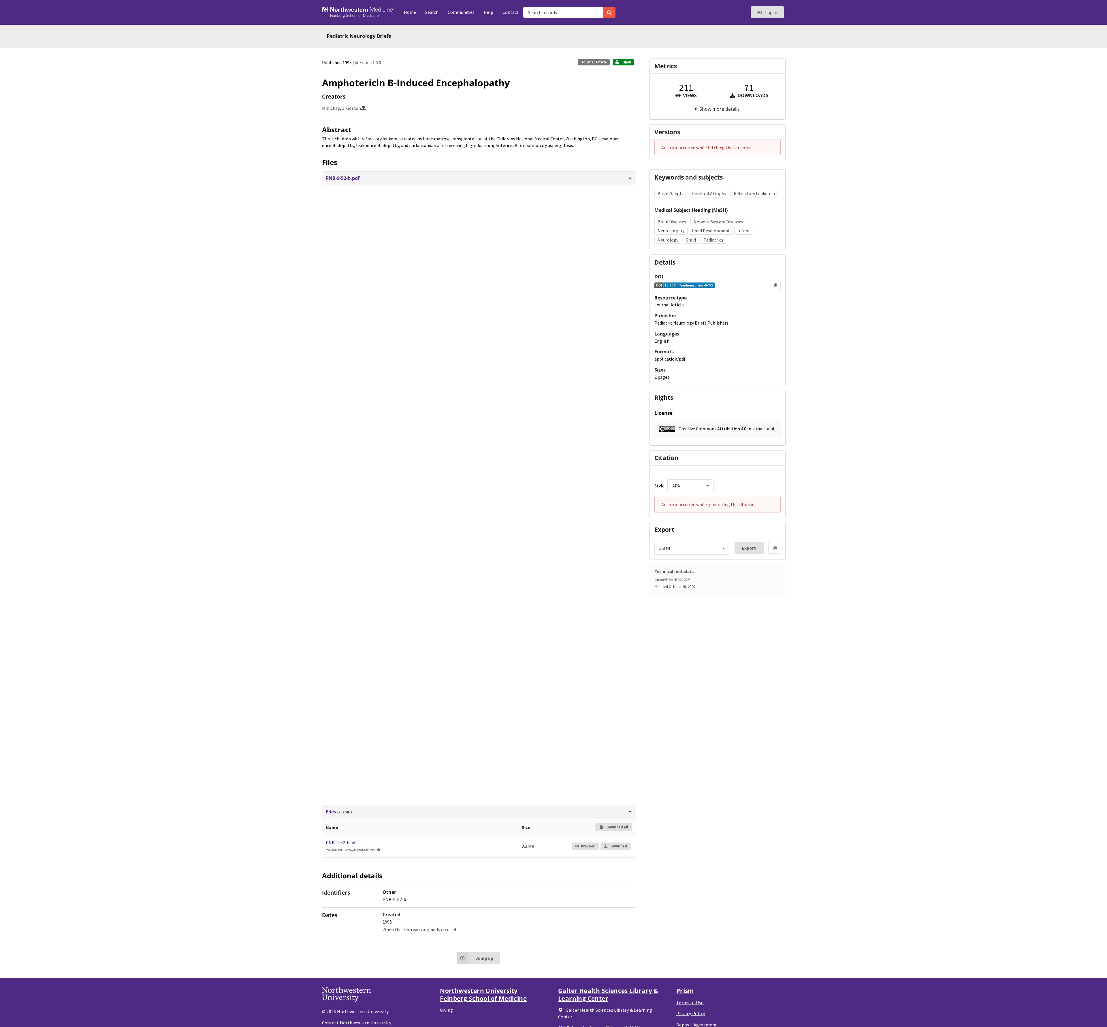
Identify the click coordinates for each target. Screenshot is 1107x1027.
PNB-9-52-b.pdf (341, 842)
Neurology (668, 240)
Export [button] (749, 548)
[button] (479, 178)
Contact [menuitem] (510, 12)
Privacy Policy (690, 1013)
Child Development (711, 230)
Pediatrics (713, 240)
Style (659, 486)
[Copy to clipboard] (776, 285)
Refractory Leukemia (754, 193)
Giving (446, 1010)
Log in (770, 12)
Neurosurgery (671, 230)
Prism (685, 991)
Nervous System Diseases (718, 222)
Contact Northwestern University (356, 1023)
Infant (743, 230)
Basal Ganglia (671, 193)
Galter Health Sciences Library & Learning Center (608, 994)
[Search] (609, 12)
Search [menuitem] (431, 12)
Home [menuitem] (410, 12)
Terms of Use (690, 1002)
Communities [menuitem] (461, 12)
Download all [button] (616, 827)
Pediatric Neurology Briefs (359, 36)
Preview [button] (588, 846)
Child (691, 240)
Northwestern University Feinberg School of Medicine (483, 994)
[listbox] (690, 485)
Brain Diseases (672, 222)
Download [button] (618, 846)
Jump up (484, 958)
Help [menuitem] (488, 12)
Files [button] (339, 812)
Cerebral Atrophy (709, 193)
